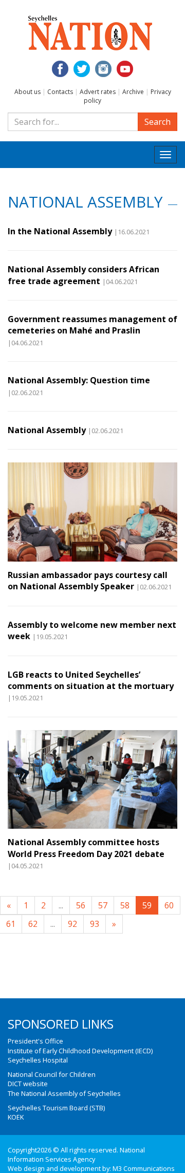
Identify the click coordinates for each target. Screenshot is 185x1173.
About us (27, 91)
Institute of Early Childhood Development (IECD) (80, 1050)
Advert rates (98, 91)
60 (169, 905)
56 (80, 905)
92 (72, 923)
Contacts (60, 91)
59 (147, 905)
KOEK (16, 1117)
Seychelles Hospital (38, 1060)
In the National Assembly (60, 231)
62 (33, 923)
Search (157, 121)
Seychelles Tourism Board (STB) (56, 1107)
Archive (133, 91)
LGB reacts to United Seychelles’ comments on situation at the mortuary (91, 680)
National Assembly (47, 430)
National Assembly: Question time (79, 380)
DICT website (28, 1083)
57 (102, 905)
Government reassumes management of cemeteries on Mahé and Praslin (92, 324)
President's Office (35, 1041)
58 (125, 905)
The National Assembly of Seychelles (64, 1093)
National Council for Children (52, 1074)
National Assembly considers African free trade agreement (83, 275)
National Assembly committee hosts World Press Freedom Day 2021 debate (86, 847)
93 (94, 923)
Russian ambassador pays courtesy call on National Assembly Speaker (88, 580)
